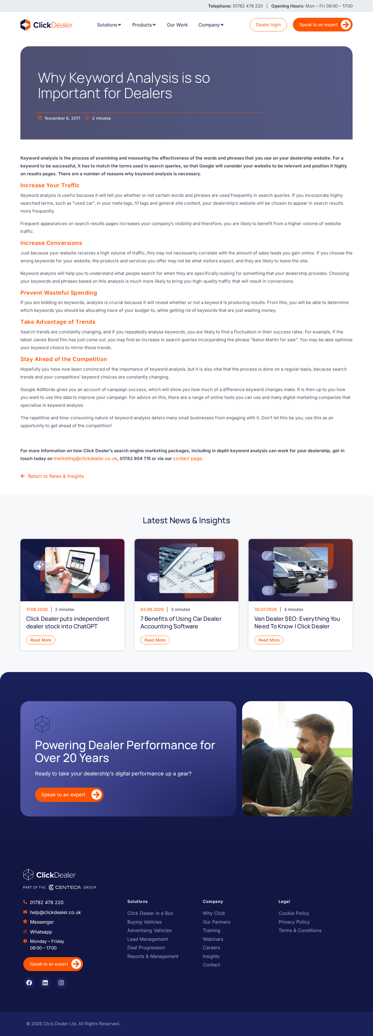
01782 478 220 (47, 902)
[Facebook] (29, 983)
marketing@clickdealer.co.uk (85, 458)
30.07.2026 (265, 609)
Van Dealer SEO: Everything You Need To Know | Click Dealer (297, 622)
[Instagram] (61, 983)
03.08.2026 (152, 609)
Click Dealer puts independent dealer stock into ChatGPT (67, 622)
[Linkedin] (45, 983)
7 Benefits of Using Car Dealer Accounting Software (180, 622)
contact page (187, 458)
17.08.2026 (37, 609)
